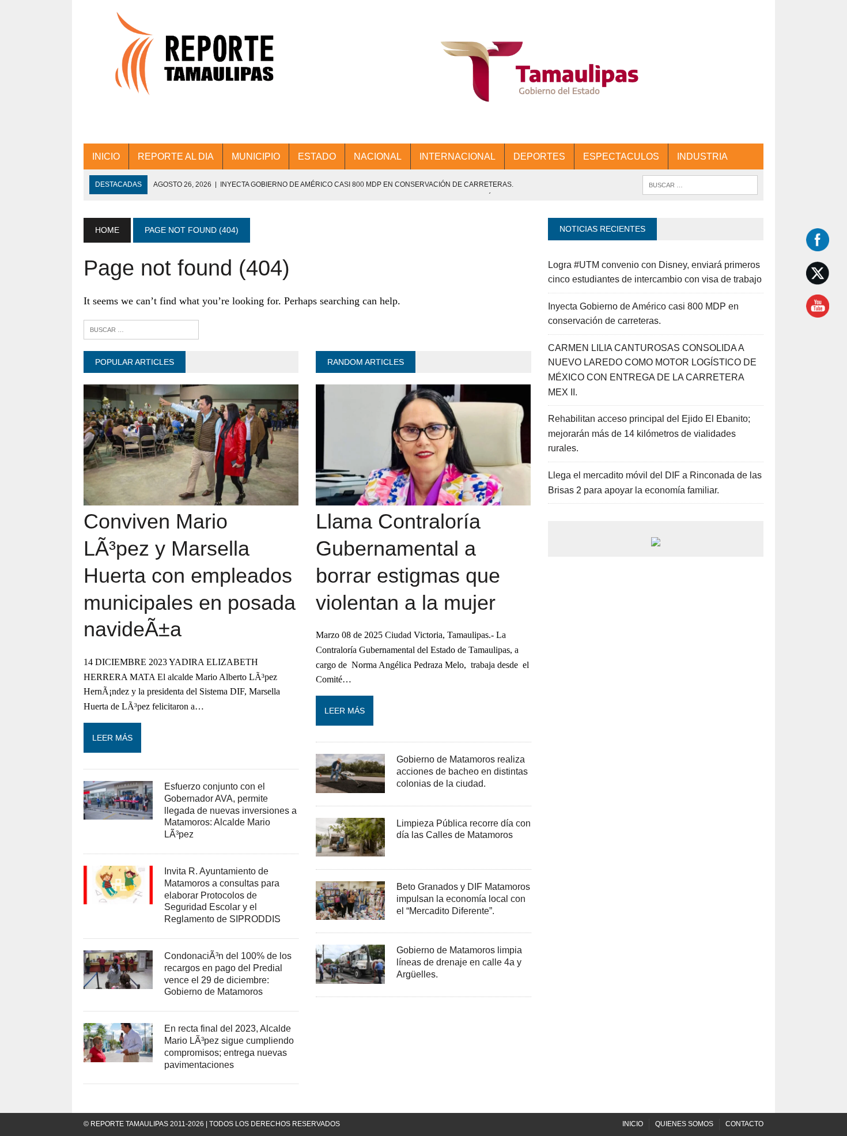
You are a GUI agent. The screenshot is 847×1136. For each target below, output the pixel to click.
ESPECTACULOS (621, 156)
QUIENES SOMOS (684, 1124)
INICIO (106, 156)
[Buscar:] (141, 328)
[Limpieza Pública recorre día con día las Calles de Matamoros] (350, 849)
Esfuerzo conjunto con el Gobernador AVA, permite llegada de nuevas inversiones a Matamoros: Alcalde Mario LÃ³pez (230, 810)
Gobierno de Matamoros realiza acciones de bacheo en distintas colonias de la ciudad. (462, 771)
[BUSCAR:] (700, 184)
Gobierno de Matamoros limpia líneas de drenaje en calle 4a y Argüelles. (459, 962)
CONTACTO (744, 1124)
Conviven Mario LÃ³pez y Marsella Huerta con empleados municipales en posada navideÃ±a (190, 575)
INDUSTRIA (702, 156)
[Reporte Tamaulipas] (191, 60)
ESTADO (317, 156)
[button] (539, 72)
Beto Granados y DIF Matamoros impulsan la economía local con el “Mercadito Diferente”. (463, 899)
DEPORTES (539, 156)
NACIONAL (378, 156)
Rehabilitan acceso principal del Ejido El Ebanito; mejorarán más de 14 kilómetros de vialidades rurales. (649, 433)
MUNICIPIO (256, 156)
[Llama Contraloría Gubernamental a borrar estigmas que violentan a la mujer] (423, 498)
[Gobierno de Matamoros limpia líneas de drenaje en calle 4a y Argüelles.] (350, 976)
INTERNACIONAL (457, 156)
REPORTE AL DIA (176, 156)
